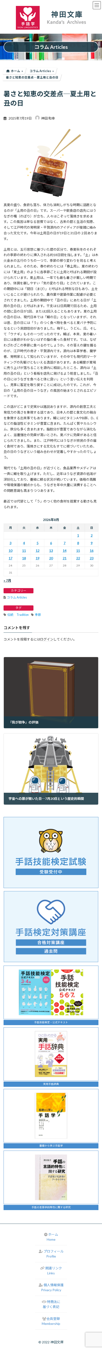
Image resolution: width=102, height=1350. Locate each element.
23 (91, 558)
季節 (38, 615)
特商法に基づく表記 (51, 1304)
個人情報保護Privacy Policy (52, 1287)
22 (78, 558)
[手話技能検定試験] (51, 852)
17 (10, 558)
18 (24, 558)
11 (24, 550)
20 (51, 558)
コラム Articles (17, 597)
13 (51, 550)
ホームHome (52, 1236)
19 (37, 558)
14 (64, 550)
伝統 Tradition (18, 615)
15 (78, 550)
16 (91, 550)
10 (10, 550)
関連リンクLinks (53, 1270)
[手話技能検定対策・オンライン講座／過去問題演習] (51, 926)
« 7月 (7, 580)
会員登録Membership (51, 1321)
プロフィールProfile (54, 1253)
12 (37, 550)
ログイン (46, 639)
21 (64, 558)
